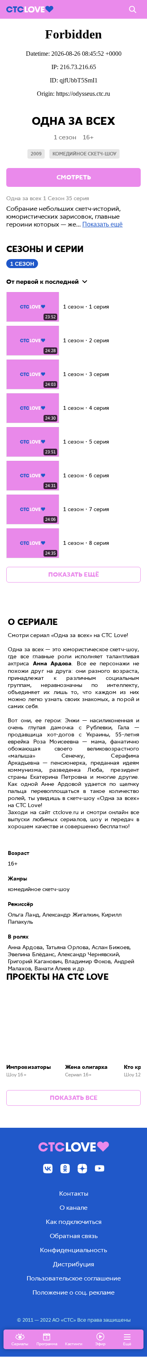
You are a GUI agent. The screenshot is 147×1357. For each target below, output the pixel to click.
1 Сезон (22, 264)
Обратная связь (74, 1236)
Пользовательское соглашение (74, 1278)
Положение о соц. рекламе (73, 1292)
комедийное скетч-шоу (84, 154)
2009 (36, 154)
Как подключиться (74, 1222)
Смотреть (73, 177)
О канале (73, 1208)
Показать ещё (102, 224)
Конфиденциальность (73, 1250)
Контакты (73, 1193)
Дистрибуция (73, 1264)
